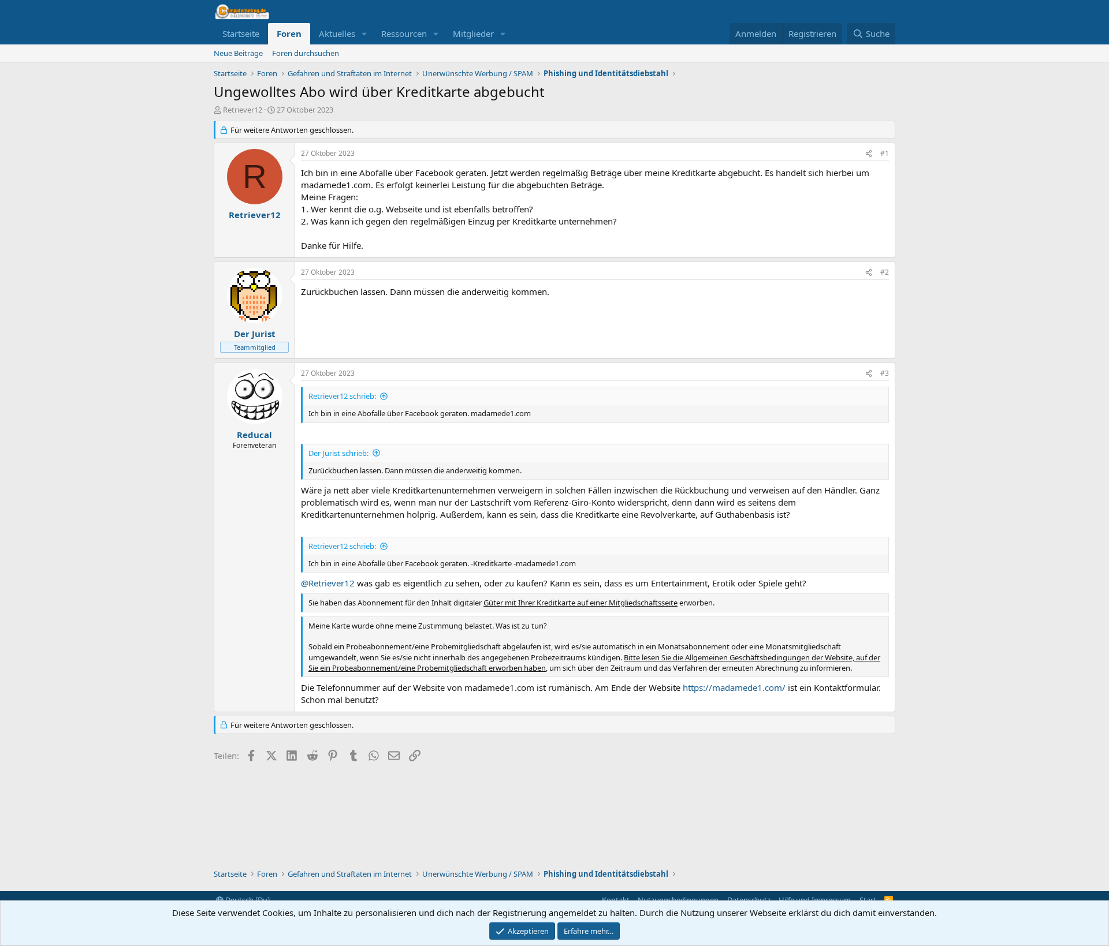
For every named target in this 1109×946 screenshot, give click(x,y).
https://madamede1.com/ (734, 687)
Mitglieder (473, 33)
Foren (289, 33)
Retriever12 (242, 109)
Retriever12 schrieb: (342, 396)
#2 (884, 272)
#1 (884, 153)
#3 (884, 373)
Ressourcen (404, 33)
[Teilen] (868, 153)
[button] (364, 33)
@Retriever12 (328, 583)
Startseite (240, 33)
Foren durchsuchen (305, 53)
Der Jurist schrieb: (338, 453)
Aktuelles (337, 33)
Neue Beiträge (238, 53)
